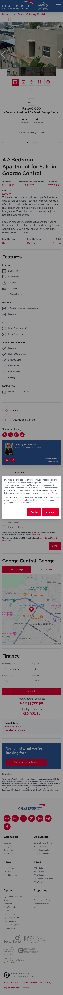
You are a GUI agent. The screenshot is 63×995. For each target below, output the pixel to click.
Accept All (51, 512)
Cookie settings (15, 512)
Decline (34, 512)
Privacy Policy (51, 493)
